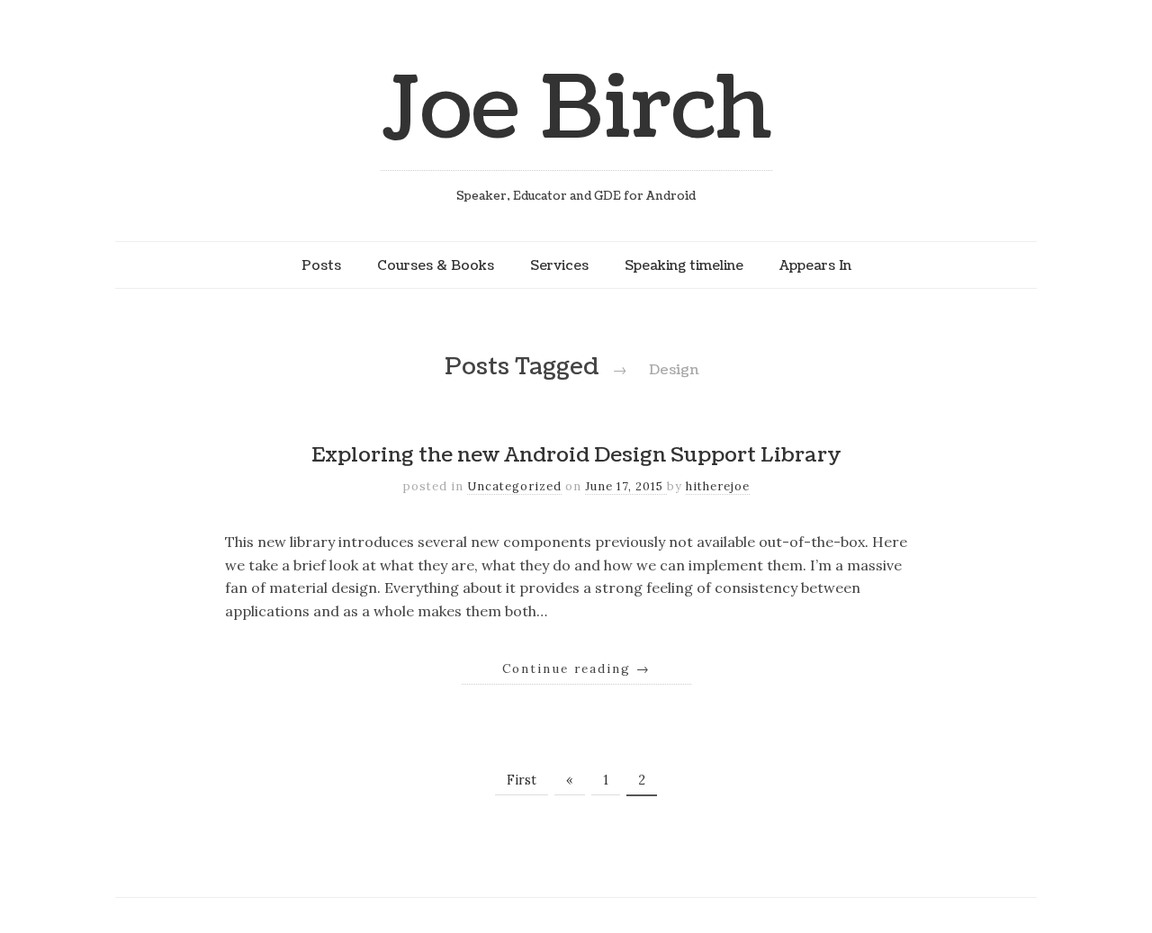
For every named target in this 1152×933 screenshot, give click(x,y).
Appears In (815, 265)
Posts (321, 265)
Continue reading (576, 668)
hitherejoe (718, 486)
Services (559, 265)
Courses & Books (435, 265)
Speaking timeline (684, 265)
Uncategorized (514, 486)
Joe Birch (576, 109)
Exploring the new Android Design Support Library (576, 455)
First (521, 780)
